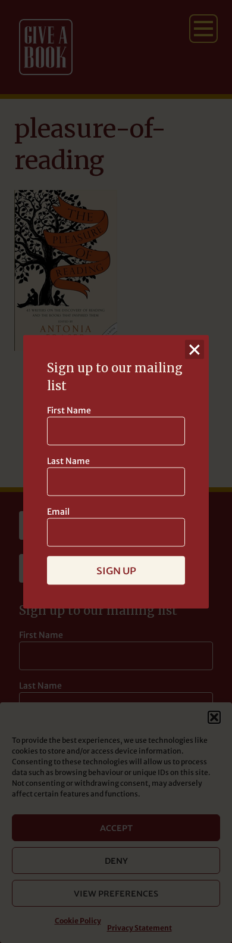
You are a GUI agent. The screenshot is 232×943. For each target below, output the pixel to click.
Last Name (68, 460)
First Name (69, 409)
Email (58, 511)
